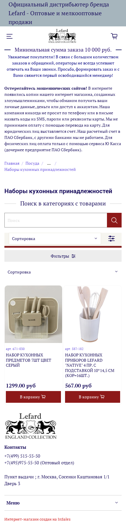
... (49, 163)
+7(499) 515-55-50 (22, 456)
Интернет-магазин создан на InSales (37, 519)
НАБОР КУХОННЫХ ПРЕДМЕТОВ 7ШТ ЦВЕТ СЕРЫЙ (28, 360)
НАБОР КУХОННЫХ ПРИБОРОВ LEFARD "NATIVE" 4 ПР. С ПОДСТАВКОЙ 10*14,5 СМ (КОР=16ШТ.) (89, 365)
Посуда (32, 163)
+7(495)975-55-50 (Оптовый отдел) (39, 462)
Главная (11, 163)
